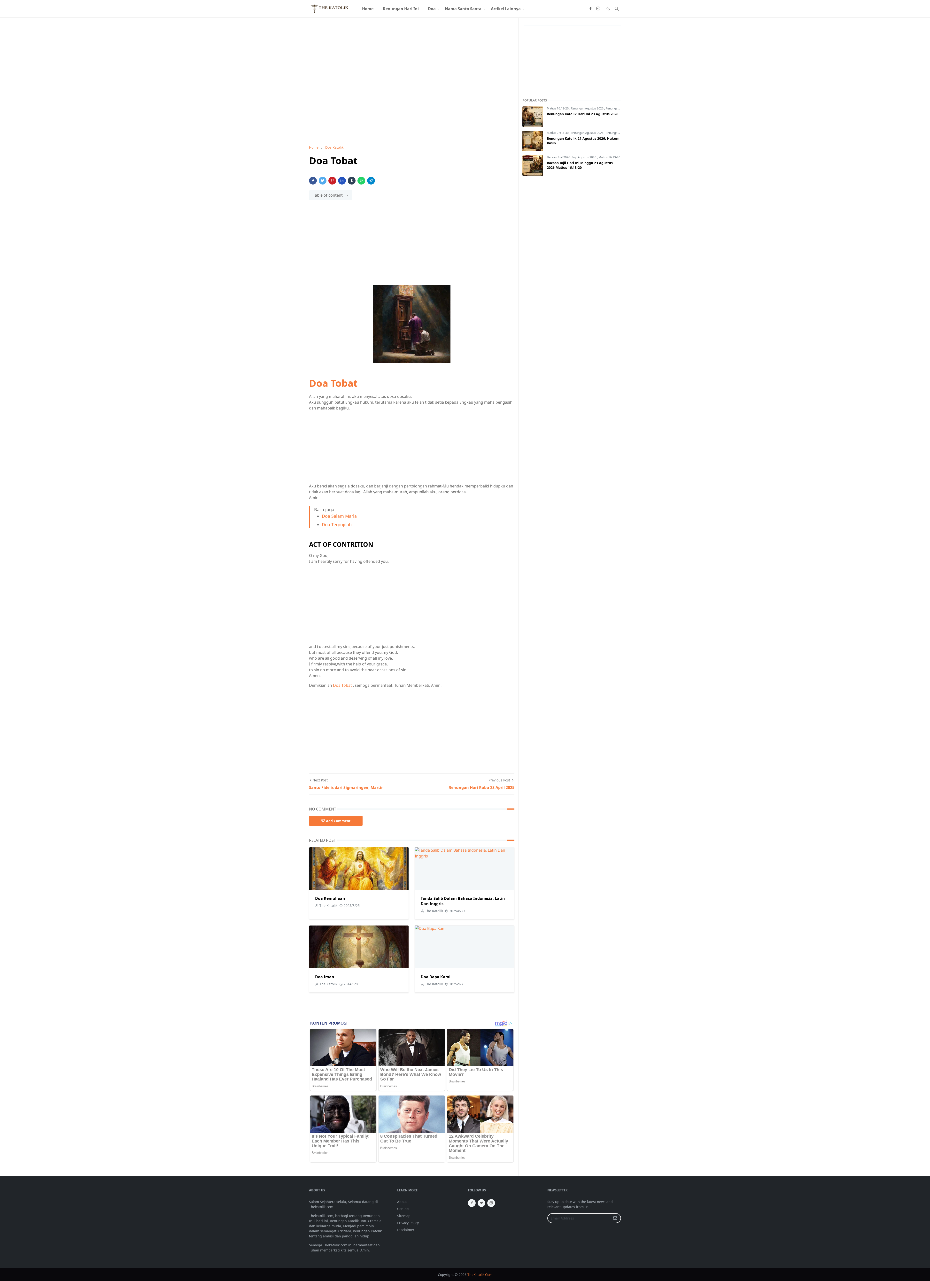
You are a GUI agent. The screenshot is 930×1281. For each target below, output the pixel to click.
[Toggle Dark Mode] (608, 9)
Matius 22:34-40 (558, 133)
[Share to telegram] (371, 181)
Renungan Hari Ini (618, 108)
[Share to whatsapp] (361, 181)
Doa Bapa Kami (435, 977)
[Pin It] (332, 181)
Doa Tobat (333, 383)
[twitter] (481, 1203)
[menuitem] (367, 8)
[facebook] (590, 9)
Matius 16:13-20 (558, 108)
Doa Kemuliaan (330, 898)
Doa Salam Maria (339, 516)
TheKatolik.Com (479, 1274)
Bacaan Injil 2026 (559, 157)
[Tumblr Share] (352, 181)
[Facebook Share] (313, 181)
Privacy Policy (408, 1222)
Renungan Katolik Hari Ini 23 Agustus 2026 (582, 114)
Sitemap (404, 1215)
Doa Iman (324, 977)
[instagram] (598, 9)
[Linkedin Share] (342, 181)
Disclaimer (405, 1229)
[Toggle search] (616, 8)
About (402, 1201)
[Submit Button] (615, 1218)
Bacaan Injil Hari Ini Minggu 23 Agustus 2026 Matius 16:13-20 (580, 165)
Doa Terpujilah (337, 524)
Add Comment (338, 820)
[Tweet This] (322, 181)
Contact (403, 1208)
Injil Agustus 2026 (584, 157)
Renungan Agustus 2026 (587, 108)
